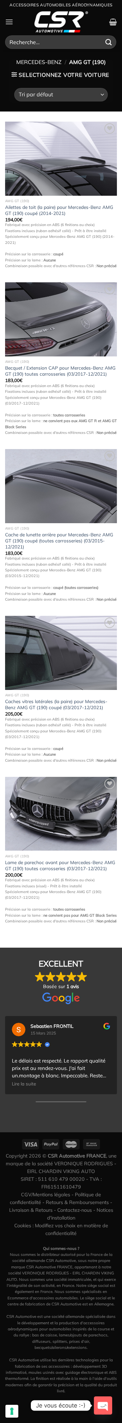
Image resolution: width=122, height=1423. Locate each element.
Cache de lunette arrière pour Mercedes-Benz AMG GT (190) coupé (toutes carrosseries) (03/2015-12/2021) (59, 540)
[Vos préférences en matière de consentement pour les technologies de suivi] (11, 1411)
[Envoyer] (109, 42)
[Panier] (113, 21)
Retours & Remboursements (77, 1202)
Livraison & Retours (31, 1210)
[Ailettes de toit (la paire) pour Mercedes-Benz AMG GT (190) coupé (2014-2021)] (61, 159)
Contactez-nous (74, 1210)
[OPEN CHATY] (103, 1405)
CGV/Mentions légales (45, 1195)
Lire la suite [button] (24, 1083)
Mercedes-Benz (39, 62)
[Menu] (9, 21)
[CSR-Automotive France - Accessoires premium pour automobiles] (61, 22)
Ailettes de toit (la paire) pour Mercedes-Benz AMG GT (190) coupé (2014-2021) (59, 210)
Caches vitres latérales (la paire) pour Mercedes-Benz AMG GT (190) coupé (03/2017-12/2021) (56, 704)
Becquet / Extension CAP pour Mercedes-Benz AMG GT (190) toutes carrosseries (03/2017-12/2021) (60, 371)
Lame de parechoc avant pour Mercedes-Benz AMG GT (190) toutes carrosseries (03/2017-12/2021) (60, 865)
